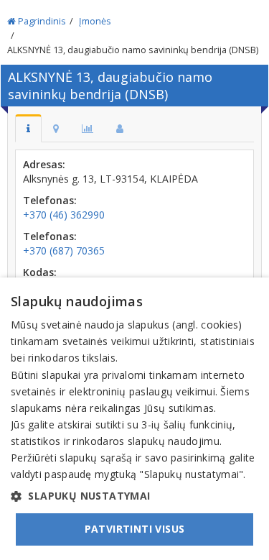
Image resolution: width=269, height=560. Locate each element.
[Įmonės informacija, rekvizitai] (28, 128)
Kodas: (40, 272)
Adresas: (44, 164)
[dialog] (134, 418)
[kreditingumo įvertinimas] (87, 128)
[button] (134, 496)
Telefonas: (50, 200)
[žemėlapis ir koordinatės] (56, 128)
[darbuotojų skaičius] (120, 128)
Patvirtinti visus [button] (135, 529)
